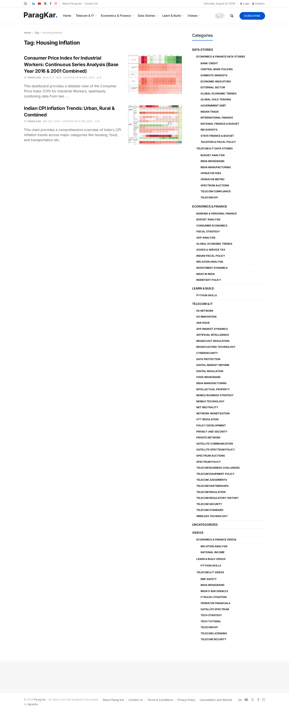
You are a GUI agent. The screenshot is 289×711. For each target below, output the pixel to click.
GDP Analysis (205, 237)
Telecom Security (209, 504)
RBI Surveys (209, 129)
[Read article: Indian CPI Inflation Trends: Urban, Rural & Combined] (155, 124)
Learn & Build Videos (211, 559)
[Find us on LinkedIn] (33, 3)
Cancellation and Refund (216, 699)
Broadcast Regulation (212, 341)
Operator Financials (215, 603)
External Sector (213, 87)
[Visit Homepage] (40, 15)
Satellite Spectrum (215, 609)
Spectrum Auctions (215, 185)
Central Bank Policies (217, 69)
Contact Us (91, 3)
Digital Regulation (209, 371)
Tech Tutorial (211, 621)
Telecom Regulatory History (217, 497)
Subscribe (252, 15)
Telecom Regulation (211, 492)
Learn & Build (171, 15)
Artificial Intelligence (212, 334)
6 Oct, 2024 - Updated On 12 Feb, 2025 (68, 121)
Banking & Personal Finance (216, 213)
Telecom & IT (85, 15)
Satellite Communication (214, 443)
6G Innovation (206, 316)
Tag (36, 32)
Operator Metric (213, 179)
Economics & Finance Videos (216, 539)
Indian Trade (210, 111)
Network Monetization (213, 413)
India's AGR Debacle (214, 591)
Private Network (208, 437)
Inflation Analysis (209, 261)
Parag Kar (34, 77)
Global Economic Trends (219, 93)
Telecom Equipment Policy (215, 473)
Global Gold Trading (216, 99)
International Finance (217, 117)
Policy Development (211, 425)
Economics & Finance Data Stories (220, 56)
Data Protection (208, 359)
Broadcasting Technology (215, 346)
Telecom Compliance (216, 191)
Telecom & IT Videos (210, 572)
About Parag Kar (72, 3)
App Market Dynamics (212, 328)
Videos (193, 15)
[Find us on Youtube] (39, 3)
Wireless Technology (212, 516)
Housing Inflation (52, 32)
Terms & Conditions (160, 699)
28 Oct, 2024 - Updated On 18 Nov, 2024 (69, 77)
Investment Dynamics (212, 267)
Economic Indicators (216, 81)
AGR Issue (203, 322)
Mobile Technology (210, 401)
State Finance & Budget (217, 135)
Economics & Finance (116, 15)
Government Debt (213, 105)
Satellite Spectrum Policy (215, 449)
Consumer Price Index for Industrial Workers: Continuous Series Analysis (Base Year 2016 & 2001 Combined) (71, 64)
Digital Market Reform (212, 365)
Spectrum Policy (208, 461)
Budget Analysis (213, 155)
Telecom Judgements (211, 479)
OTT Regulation (207, 419)
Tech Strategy (211, 615)
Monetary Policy (208, 279)
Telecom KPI (209, 197)
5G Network (204, 310)
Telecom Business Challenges (218, 467)
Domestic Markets (214, 75)
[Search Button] (232, 15)
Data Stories (146, 15)
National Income (212, 552)
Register (260, 3)
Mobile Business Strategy (215, 395)
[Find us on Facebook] (50, 3)
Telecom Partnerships (212, 485)
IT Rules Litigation (214, 597)
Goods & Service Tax (210, 249)
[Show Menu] (25, 3)
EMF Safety (209, 579)
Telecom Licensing (214, 633)
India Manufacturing (216, 167)
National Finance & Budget (220, 123)
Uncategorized (205, 524)
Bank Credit (209, 63)
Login (246, 3)
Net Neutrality (207, 407)
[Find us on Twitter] (45, 3)
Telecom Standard (209, 510)
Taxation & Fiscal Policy (218, 141)
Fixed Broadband (208, 377)
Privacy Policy (186, 699)
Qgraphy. (33, 704)
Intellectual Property (213, 389)
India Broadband (212, 161)
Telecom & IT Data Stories (214, 148)
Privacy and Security (211, 431)
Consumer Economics (211, 225)
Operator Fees (211, 173)
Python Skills (206, 295)
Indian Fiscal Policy (210, 255)
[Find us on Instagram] (55, 3)
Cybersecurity (207, 353)
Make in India (205, 274)
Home (67, 15)
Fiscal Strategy (208, 231)
